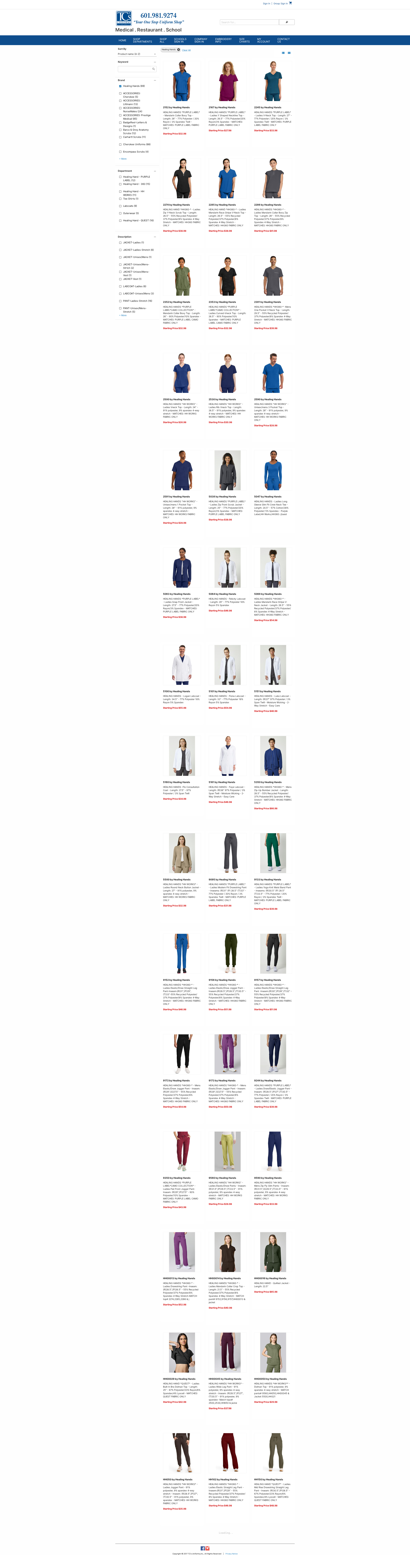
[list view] (283, 53)
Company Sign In (200, 40)
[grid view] (289, 53)
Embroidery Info (223, 40)
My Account (263, 40)
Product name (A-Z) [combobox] (129, 53)
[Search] (287, 22)
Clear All (186, 50)
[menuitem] (122, 40)
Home (122, 40)
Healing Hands (169, 49)
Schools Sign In (180, 40)
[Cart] (290, 3)
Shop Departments (142, 40)
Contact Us (283, 40)
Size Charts (244, 40)
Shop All (163, 40)
